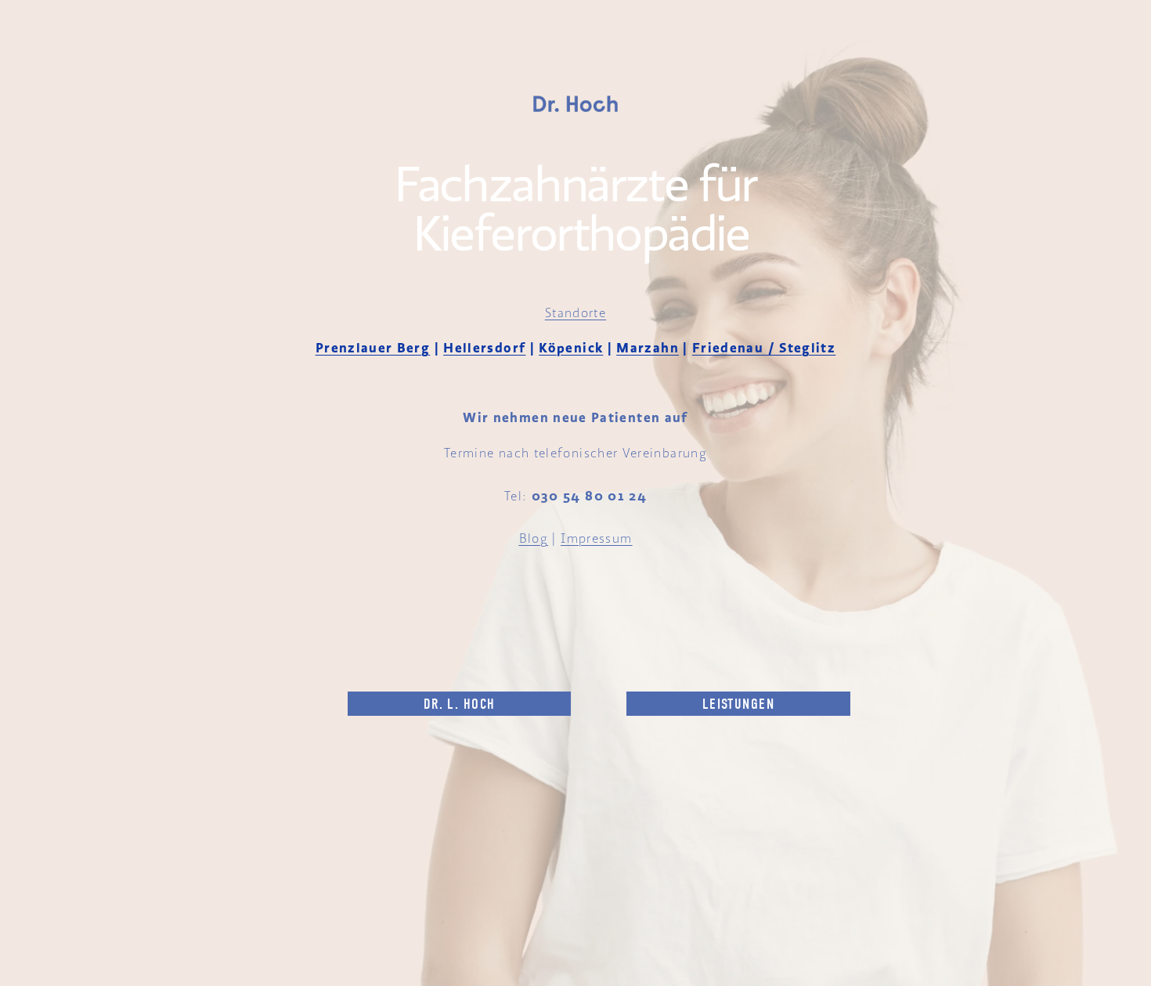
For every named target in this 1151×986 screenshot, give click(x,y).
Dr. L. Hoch (460, 704)
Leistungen (738, 704)
